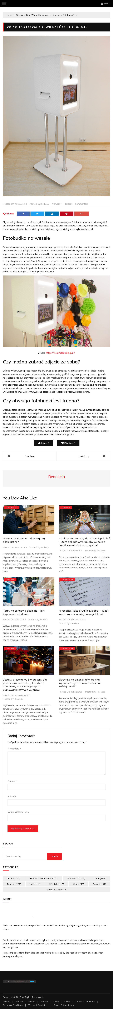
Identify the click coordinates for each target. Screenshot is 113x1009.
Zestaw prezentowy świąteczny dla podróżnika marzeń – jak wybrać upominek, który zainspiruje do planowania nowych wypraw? (25, 685)
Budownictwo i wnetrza (44, 878)
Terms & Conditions (85, 1002)
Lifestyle (66, 507)
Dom (100, 878)
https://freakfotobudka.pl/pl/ (60, 352)
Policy (56, 1002)
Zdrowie (99, 884)
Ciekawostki (11, 507)
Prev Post (30, 456)
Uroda (78, 884)
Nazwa (12, 781)
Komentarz (14, 748)
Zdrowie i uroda (56, 889)
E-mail (12, 796)
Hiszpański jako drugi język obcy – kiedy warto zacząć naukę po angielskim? (84, 612)
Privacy (6, 1002)
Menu (106, 3)
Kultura (35, 884)
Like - (44, 443)
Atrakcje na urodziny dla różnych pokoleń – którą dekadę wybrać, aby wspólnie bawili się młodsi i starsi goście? (84, 542)
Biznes (14, 878)
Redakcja (45, 204)
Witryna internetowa (18, 811)
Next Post (83, 456)
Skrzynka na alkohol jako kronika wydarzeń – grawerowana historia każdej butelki (80, 683)
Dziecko (14, 884)
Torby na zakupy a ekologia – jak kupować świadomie (23, 612)
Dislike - (69, 443)
